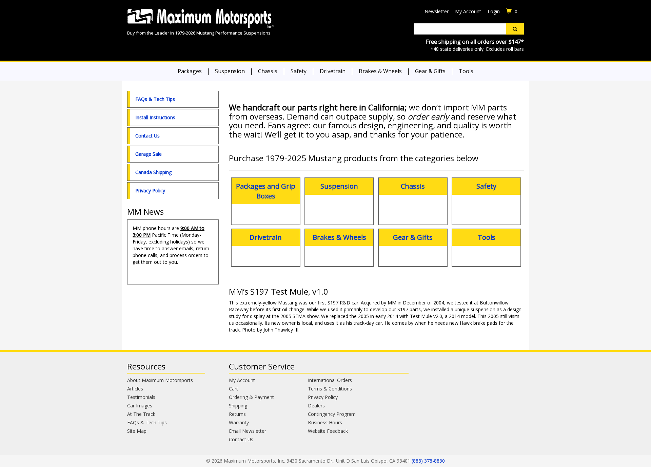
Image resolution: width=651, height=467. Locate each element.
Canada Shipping (153, 172)
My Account (468, 11)
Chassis (267, 71)
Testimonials (141, 397)
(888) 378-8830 (428, 461)
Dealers (316, 405)
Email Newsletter (247, 431)
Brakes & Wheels (380, 71)
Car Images (139, 405)
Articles (135, 388)
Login (494, 11)
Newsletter (437, 11)
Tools (466, 71)
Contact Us (147, 135)
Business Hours (325, 422)
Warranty (239, 422)
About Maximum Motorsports (160, 380)
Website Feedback (328, 431)
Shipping (238, 405)
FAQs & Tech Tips (155, 99)
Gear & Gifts (430, 71)
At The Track (141, 414)
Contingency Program (332, 414)
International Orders (330, 380)
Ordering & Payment (251, 397)
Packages (190, 71)
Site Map (136, 431)
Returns (237, 414)
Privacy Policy (150, 190)
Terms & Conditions (330, 388)
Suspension (230, 71)
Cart (233, 388)
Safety (299, 71)
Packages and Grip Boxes (265, 191)
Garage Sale (148, 154)
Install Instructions (155, 117)
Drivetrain (333, 71)
